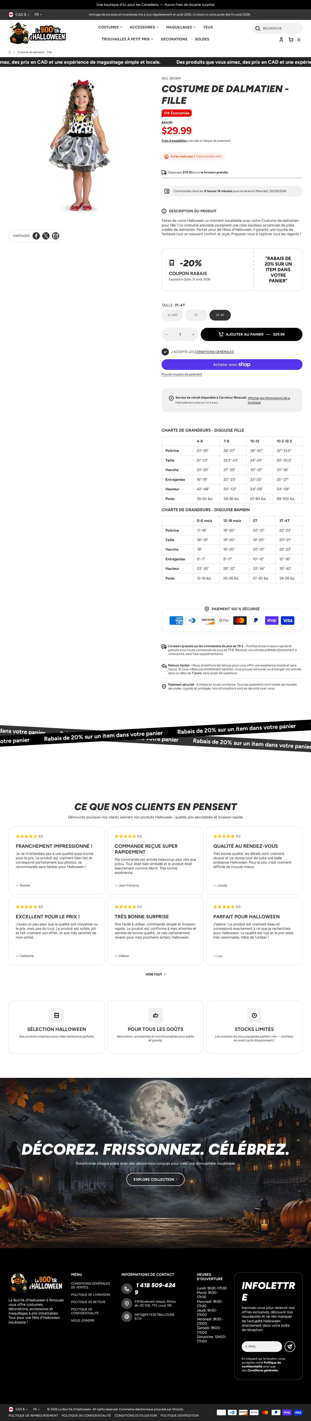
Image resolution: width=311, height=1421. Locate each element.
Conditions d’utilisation (136, 1415)
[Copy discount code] (295, 255)
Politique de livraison (90, 1294)
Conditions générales (214, 352)
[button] (295, 40)
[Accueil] (10, 52)
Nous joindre (83, 1320)
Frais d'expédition (174, 141)
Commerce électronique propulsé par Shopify (151, 1409)
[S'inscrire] (290, 1346)
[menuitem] (110, 27)
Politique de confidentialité (85, 1311)
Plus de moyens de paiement (182, 374)
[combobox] (277, 28)
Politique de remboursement (33, 1415)
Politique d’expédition (180, 1415)
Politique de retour (88, 1302)
